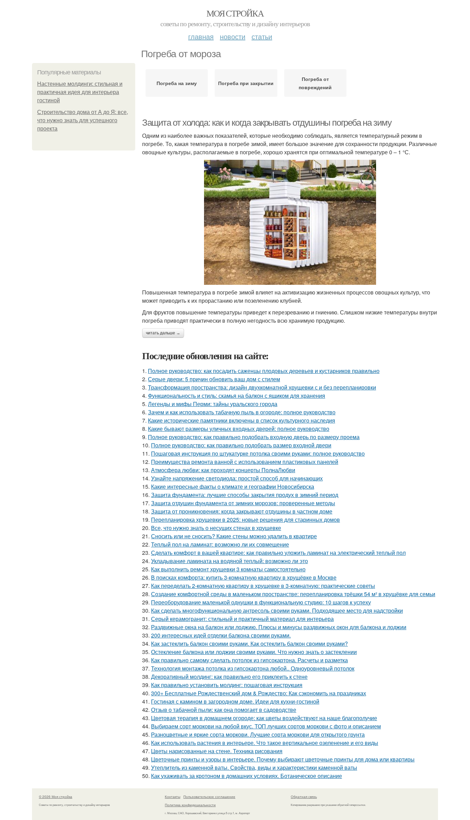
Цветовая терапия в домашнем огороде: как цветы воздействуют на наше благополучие (264, 718)
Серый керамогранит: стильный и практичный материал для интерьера (242, 619)
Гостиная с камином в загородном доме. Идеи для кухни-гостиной (235, 701)
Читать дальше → (163, 333)
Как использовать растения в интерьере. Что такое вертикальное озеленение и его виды (264, 743)
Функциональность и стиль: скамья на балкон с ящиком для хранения (236, 395)
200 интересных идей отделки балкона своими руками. (221, 635)
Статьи (262, 36)
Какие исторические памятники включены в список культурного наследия (241, 420)
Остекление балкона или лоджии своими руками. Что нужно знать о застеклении (254, 652)
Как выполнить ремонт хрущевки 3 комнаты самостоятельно (228, 569)
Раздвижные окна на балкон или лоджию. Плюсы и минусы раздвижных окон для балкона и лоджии (278, 627)
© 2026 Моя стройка (55, 796)
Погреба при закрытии (246, 83)
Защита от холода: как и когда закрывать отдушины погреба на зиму (266, 122)
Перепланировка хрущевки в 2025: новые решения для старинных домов (245, 519)
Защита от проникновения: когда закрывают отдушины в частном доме (241, 511)
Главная (201, 36)
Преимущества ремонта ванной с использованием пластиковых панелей (244, 462)
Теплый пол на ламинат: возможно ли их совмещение (220, 544)
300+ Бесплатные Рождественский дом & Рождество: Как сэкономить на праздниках (258, 693)
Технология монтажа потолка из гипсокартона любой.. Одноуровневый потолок (252, 668)
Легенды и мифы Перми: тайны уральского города (212, 404)
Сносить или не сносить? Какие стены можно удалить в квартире (234, 536)
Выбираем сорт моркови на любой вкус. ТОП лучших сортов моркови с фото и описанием (266, 726)
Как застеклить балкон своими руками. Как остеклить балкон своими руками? (249, 643)
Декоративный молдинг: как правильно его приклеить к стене (229, 677)
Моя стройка (235, 13)
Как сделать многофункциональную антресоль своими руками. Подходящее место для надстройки (277, 610)
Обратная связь (304, 796)
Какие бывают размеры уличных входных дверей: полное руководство (238, 429)
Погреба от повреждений (315, 83)
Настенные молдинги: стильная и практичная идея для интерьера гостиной (79, 92)
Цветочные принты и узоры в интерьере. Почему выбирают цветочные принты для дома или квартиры (283, 759)
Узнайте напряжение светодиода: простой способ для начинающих (237, 478)
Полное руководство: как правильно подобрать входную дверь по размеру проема (254, 437)
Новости (232, 36)
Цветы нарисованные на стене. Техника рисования (216, 751)
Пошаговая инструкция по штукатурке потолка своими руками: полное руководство (258, 453)
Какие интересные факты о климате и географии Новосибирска (232, 486)
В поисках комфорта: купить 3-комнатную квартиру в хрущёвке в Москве (244, 577)
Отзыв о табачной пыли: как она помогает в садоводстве (223, 710)
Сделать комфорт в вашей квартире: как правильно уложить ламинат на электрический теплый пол (278, 553)
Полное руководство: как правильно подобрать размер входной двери (241, 445)
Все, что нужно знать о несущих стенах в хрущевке (216, 528)
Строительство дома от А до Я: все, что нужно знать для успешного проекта (82, 120)
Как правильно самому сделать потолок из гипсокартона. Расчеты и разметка (249, 660)
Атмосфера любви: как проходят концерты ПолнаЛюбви (223, 470)
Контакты (172, 796)
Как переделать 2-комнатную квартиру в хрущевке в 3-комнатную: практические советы (263, 586)
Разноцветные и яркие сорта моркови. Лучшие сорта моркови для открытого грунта (258, 734)
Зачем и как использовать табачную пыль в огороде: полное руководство (241, 412)
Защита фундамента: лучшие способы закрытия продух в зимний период (244, 495)
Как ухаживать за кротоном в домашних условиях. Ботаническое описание (246, 776)
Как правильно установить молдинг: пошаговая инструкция (226, 685)
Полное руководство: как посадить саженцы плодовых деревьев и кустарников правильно (264, 371)
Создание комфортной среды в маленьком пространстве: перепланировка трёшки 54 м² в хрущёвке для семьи (293, 594)
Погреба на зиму (177, 83)
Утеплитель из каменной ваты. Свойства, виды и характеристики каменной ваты (254, 767)
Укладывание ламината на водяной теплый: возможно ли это (229, 561)
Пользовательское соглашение (209, 796)
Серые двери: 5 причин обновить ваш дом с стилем (214, 379)
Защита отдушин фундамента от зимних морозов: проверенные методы (243, 503)
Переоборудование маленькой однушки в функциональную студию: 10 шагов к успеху (261, 602)
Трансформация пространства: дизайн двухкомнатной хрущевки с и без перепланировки (262, 387)
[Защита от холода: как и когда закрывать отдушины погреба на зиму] (290, 222)
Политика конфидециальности (190, 804)
